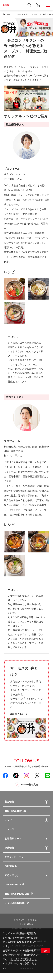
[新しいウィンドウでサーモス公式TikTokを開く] (16, 775)
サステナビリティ (14, 857)
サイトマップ (18, 920)
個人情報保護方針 (26, 924)
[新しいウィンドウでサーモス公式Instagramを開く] (26, 775)
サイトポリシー (33, 920)
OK (45, 951)
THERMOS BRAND (15, 811)
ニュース (9, 829)
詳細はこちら (17, 714)
